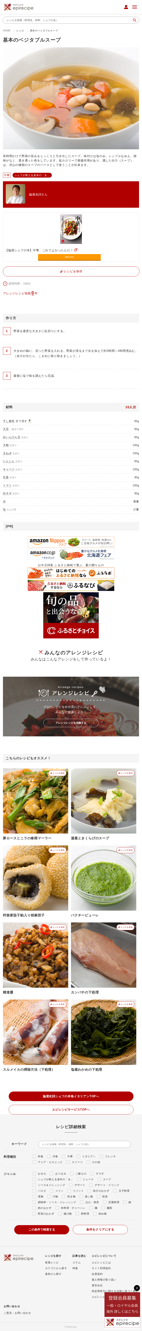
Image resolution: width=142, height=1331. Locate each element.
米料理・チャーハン (73, 1207)
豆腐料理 (113, 1202)
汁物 (55, 1196)
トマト (7, 485)
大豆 (6, 429)
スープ (107, 1179)
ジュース (88, 1179)
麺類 (109, 1207)
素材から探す (53, 1273)
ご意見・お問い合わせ (17, 1312)
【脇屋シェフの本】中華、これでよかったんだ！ (39, 250)
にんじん (9, 461)
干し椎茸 (9, 421)
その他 (96, 1162)
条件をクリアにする (100, 1229)
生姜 (6, 477)
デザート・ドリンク (107, 1185)
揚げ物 (68, 1213)
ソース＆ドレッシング (51, 1185)
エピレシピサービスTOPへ (71, 1109)
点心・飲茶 (92, 1202)
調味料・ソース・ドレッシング (57, 1202)
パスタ (42, 1190)
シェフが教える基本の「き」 (55, 1179)
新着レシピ (52, 1262)
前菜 (105, 1196)
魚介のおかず (101, 1190)
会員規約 (97, 1273)
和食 (40, 1156)
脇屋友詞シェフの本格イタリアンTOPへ (71, 1096)
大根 (6, 445)
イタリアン (89, 1156)
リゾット (78, 1190)
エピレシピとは (101, 1262)
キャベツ (9, 469)
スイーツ (77, 1162)
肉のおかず (45, 1207)
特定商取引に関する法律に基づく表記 (115, 1291)
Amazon (69, 257)
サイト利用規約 (101, 1268)
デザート (80, 1185)
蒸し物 (89, 1196)
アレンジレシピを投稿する (71, 722)
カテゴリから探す (56, 1268)
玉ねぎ (7, 453)
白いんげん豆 (12, 437)
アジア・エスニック (50, 1162)
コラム (76, 1262)
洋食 (55, 1156)
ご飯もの (81, 1173)
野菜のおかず (46, 1213)
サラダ (100, 1173)
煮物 (40, 1196)
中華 (70, 1156)
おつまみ (60, 1173)
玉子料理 (124, 1190)
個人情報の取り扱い (104, 1279)
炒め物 (103, 1213)
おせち (42, 1173)
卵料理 (85, 1213)
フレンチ (110, 1156)
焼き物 (71, 1196)
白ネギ (7, 493)
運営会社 (97, 1285)
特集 (75, 1268)
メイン (59, 1190)
